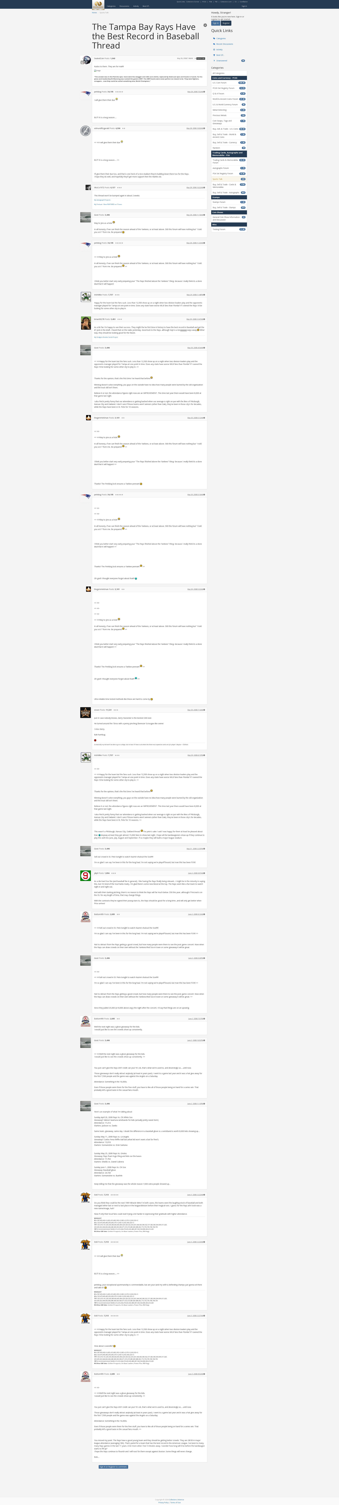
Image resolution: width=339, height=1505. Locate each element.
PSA (210, 2)
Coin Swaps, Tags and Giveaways (229, 122)
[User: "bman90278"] (85, 323)
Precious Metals (229, 115)
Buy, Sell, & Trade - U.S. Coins (229, 129)
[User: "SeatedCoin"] (85, 60)
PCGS (204, 2)
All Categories (218, 73)
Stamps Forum (229, 202)
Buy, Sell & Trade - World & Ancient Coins (229, 135)
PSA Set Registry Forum (229, 173)
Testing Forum (229, 229)
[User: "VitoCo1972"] (85, 187)
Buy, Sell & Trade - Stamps (229, 207)
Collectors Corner (192, 2)
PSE (216, 2)
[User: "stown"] (85, 712)
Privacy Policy (164, 1502)
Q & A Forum (229, 93)
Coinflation (244, 2)
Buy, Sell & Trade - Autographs (229, 192)
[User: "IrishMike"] (85, 297)
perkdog (97, 91)
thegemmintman (101, 417)
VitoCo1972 (99, 187)
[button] (205, 25)
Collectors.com (226, 2)
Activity (136, 6)
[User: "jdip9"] (85, 875)
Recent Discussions (224, 44)
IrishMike (98, 294)
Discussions (124, 6)
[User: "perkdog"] (85, 94)
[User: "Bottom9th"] (85, 917)
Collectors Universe (176, 1500)
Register (111, 1466)
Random (229, 148)
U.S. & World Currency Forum (229, 104)
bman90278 (99, 319)
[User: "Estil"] (85, 1197)
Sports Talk (200, 58)
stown (96, 710)
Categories (111, 6)
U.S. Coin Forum (229, 82)
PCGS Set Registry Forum (229, 88)
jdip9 (96, 873)
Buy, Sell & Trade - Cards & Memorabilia (229, 185)
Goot (96, 215)
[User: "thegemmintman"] (85, 417)
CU (236, 2)
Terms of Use (175, 1502)
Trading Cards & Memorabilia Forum (229, 161)
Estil (96, 1194)
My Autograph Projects (102, 200)
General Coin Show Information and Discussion (229, 218)
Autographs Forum (229, 168)
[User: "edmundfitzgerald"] (85, 131)
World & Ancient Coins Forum (229, 99)
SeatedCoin (99, 58)
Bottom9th (99, 914)
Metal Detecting (229, 110)
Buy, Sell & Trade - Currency (229, 142)
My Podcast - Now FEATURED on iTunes (108, 204)
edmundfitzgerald (101, 128)
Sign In (244, 6)
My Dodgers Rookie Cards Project (106, 337)
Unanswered (230, 60)
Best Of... (146, 6)
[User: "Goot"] (85, 217)
